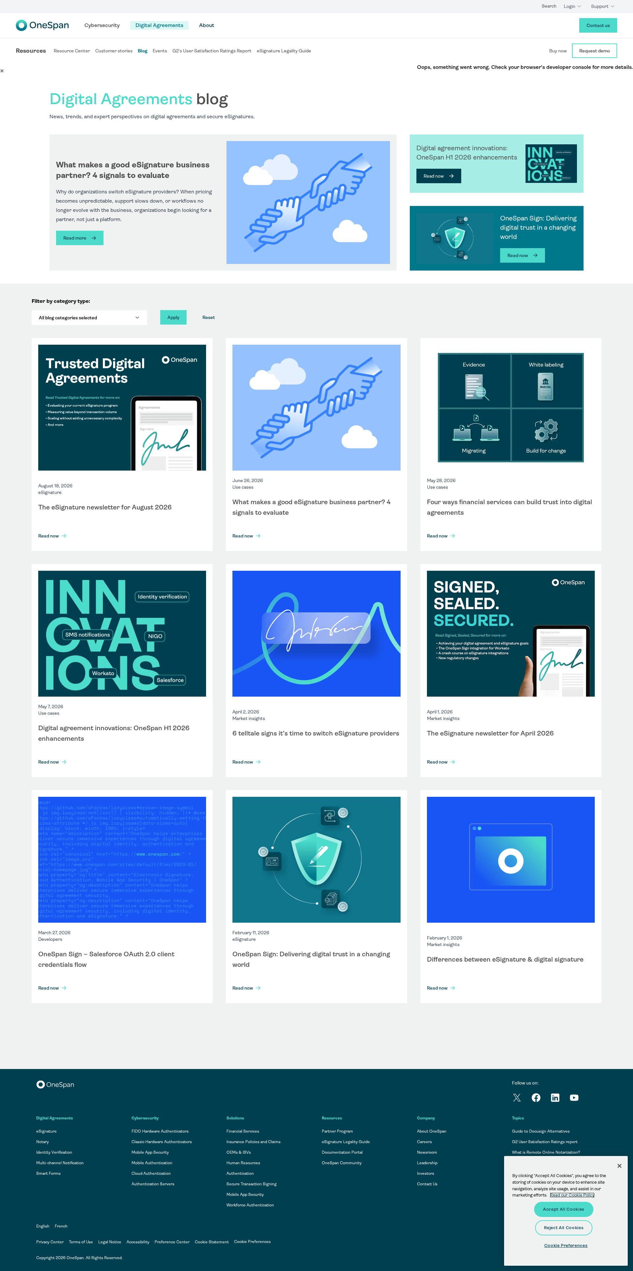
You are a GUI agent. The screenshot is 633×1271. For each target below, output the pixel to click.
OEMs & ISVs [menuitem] (238, 1152)
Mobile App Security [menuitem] (150, 1152)
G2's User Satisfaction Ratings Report (212, 50)
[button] (2, 70)
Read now (434, 176)
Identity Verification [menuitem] (54, 1152)
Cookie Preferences (252, 1241)
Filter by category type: (61, 301)
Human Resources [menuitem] (243, 1163)
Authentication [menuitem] (240, 1173)
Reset (208, 317)
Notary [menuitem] (42, 1142)
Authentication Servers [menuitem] (153, 1184)
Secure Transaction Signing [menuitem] (251, 1184)
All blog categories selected (68, 317)
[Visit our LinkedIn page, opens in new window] (559, 1099)
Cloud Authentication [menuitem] (151, 1173)
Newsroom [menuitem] (427, 1152)
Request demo (594, 50)
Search (549, 6)
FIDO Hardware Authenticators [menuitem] (160, 1131)
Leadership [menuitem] (427, 1163)
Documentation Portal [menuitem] (342, 1152)
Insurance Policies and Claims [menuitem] (253, 1142)
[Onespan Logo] (42, 25)
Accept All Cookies (564, 1209)
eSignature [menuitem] (46, 1131)
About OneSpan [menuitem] (431, 1131)
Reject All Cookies (564, 1227)
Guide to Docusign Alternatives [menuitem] (541, 1131)
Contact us (598, 25)
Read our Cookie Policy (572, 1195)
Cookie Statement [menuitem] (212, 1242)
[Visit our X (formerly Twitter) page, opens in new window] (521, 1099)
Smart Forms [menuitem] (48, 1173)
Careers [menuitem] (424, 1142)
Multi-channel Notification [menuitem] (60, 1163)
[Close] (619, 1166)
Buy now (558, 50)
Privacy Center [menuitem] (50, 1242)
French (61, 1226)
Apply (173, 317)
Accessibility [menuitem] (138, 1242)
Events (160, 50)
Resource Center (72, 50)
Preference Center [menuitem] (172, 1242)
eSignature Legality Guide (284, 50)
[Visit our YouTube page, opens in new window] (578, 1099)
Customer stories (114, 50)
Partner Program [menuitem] (337, 1131)
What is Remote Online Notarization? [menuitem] (546, 1152)
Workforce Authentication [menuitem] (250, 1205)
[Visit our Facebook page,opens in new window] (540, 1099)
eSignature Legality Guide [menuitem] (346, 1142)
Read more (74, 238)
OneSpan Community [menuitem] (342, 1163)
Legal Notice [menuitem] (109, 1242)
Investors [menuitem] (425, 1173)
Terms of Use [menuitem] (81, 1242)
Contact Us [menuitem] (427, 1184)
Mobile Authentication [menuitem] (152, 1163)
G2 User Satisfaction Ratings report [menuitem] (545, 1142)
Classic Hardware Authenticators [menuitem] (162, 1142)
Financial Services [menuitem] (242, 1131)
